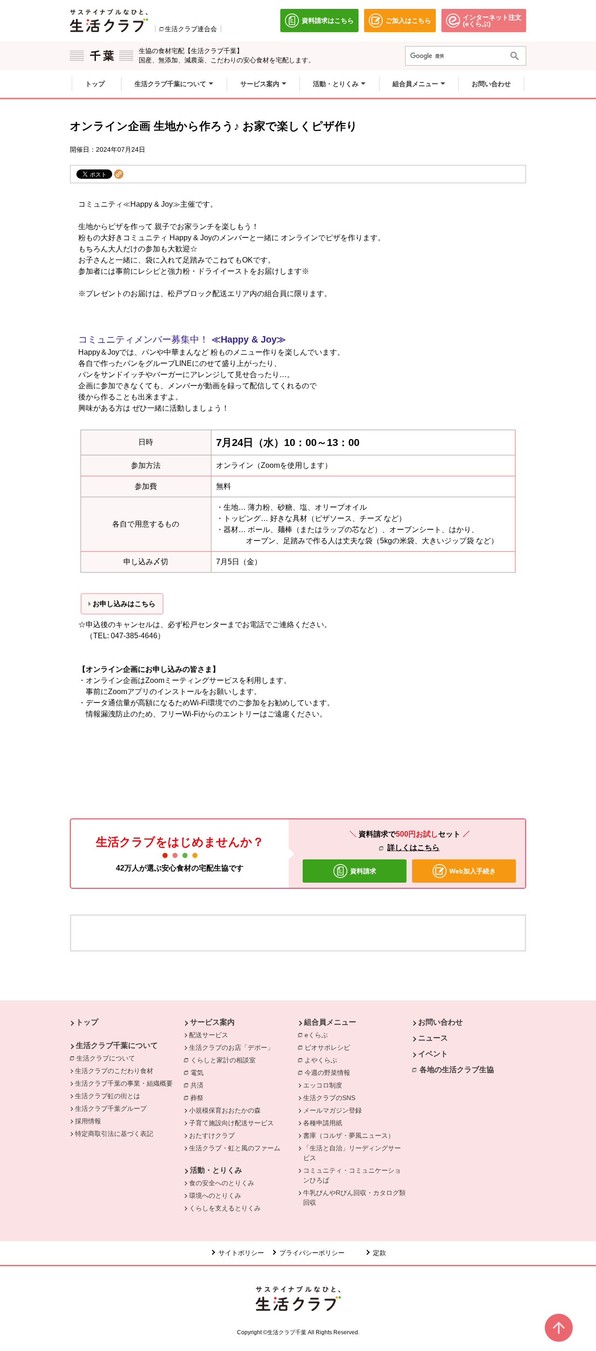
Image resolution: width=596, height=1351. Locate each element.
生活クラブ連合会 (191, 29)
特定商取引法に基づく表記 (114, 1133)
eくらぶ (318, 1035)
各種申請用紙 (322, 1123)
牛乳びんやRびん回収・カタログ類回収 (354, 1197)
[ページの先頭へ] (559, 1328)
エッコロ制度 (322, 1085)
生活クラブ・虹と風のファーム (234, 1148)
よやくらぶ (323, 1060)
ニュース (433, 1038)
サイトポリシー (241, 1252)
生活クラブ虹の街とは (107, 1096)
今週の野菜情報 (330, 1072)
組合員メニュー (330, 1022)
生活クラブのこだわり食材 (114, 1070)
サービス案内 (212, 1022)
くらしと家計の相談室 (225, 1060)
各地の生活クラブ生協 (457, 1070)
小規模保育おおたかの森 (225, 1110)
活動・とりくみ (216, 1170)
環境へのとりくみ (215, 1195)
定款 (379, 1252)
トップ (87, 1022)
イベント (433, 1054)
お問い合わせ (440, 1022)
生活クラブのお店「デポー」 (231, 1047)
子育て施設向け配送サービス (231, 1123)
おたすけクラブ (212, 1135)
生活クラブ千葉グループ (111, 1108)
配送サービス (208, 1035)
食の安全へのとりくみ (221, 1183)
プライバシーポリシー (312, 1252)
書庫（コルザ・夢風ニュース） (348, 1135)
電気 (199, 1072)
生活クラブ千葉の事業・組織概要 (124, 1083)
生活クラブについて (108, 1058)
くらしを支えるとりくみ (225, 1208)
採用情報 (88, 1121)
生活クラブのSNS (329, 1097)
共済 (199, 1085)
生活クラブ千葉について (117, 1045)
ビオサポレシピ (330, 1047)
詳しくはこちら (413, 847)
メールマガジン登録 (332, 1110)
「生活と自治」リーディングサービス (352, 1153)
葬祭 (199, 1097)
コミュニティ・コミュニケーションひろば (352, 1175)
